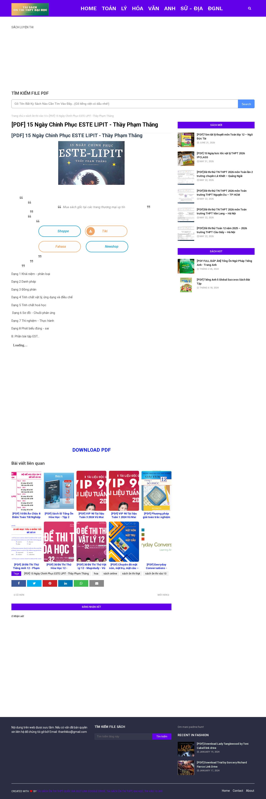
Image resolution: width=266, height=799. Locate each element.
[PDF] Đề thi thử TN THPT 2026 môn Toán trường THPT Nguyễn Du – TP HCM (221, 192)
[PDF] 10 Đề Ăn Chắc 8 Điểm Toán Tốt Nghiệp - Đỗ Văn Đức (26, 517)
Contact (238, 790)
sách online (110, 573)
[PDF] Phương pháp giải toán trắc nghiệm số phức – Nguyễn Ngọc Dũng (156, 519)
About (250, 790)
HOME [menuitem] (89, 8)
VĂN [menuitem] (153, 8)
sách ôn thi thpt (131, 573)
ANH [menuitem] (170, 8)
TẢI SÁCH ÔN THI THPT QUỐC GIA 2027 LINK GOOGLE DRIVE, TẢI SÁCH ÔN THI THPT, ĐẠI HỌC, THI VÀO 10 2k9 (100, 791)
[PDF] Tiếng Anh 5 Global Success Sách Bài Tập (223, 281)
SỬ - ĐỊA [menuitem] (192, 8)
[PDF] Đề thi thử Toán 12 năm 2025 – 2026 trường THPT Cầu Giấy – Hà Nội (222, 230)
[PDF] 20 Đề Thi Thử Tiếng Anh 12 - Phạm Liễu (26, 568)
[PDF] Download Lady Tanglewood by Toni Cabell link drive (222, 745)
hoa (96, 573)
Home (226, 790)
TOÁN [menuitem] (109, 8)
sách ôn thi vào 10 (36, 115)
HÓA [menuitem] (137, 8)
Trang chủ (17, 115)
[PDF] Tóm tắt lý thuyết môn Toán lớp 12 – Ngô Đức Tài (225, 136)
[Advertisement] (133, 58)
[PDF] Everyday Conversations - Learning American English (156, 570)
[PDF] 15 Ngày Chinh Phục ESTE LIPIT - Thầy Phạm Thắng (56, 573)
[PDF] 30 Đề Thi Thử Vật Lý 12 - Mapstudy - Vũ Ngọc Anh (91, 568)
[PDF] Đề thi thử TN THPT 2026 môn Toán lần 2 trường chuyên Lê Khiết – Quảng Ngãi (225, 174)
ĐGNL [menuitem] (215, 8)
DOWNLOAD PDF (91, 450)
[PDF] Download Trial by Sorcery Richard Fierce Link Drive (222, 764)
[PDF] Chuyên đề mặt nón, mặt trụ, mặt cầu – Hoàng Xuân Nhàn (124, 568)
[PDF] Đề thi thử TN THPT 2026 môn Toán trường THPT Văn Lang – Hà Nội (221, 211)
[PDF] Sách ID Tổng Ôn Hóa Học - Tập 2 (59, 515)
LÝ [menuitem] (124, 8)
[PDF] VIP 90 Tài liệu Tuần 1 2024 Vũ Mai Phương (124, 517)
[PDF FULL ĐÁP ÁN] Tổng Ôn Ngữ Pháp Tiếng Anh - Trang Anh (224, 263)
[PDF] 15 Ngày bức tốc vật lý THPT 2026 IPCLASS (221, 155)
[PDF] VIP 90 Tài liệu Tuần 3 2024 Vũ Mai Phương (91, 517)
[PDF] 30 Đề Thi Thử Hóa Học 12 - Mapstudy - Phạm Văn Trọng (59, 570)
